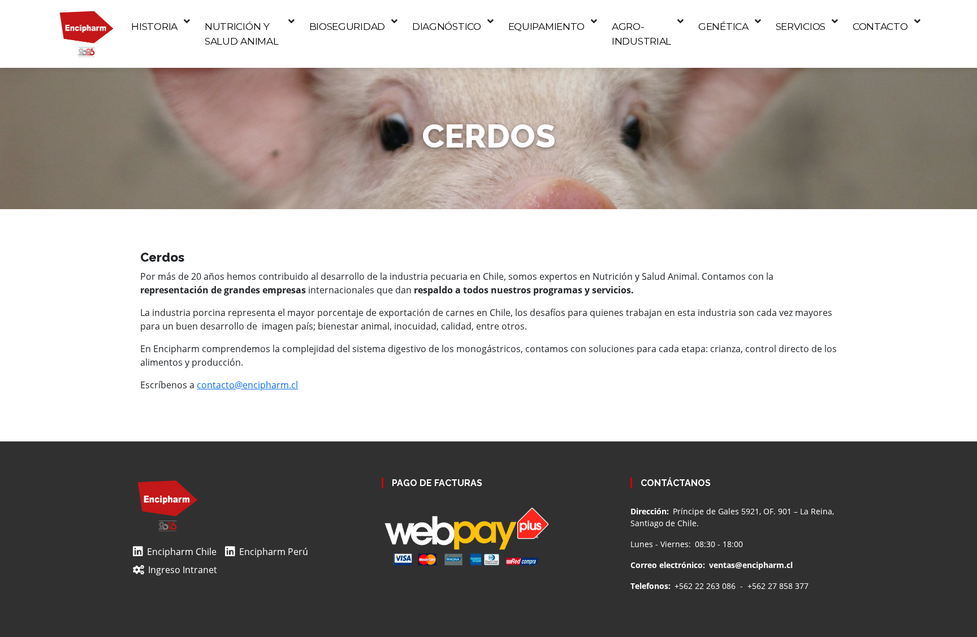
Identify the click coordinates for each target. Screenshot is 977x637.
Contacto (880, 26)
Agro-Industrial (641, 33)
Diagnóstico (446, 26)
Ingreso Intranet (182, 570)
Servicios (800, 26)
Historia (154, 26)
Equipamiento (546, 26)
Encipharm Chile (182, 551)
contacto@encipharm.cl (247, 385)
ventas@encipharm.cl (751, 565)
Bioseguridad (347, 26)
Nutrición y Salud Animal (241, 33)
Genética (723, 26)
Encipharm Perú (273, 551)
